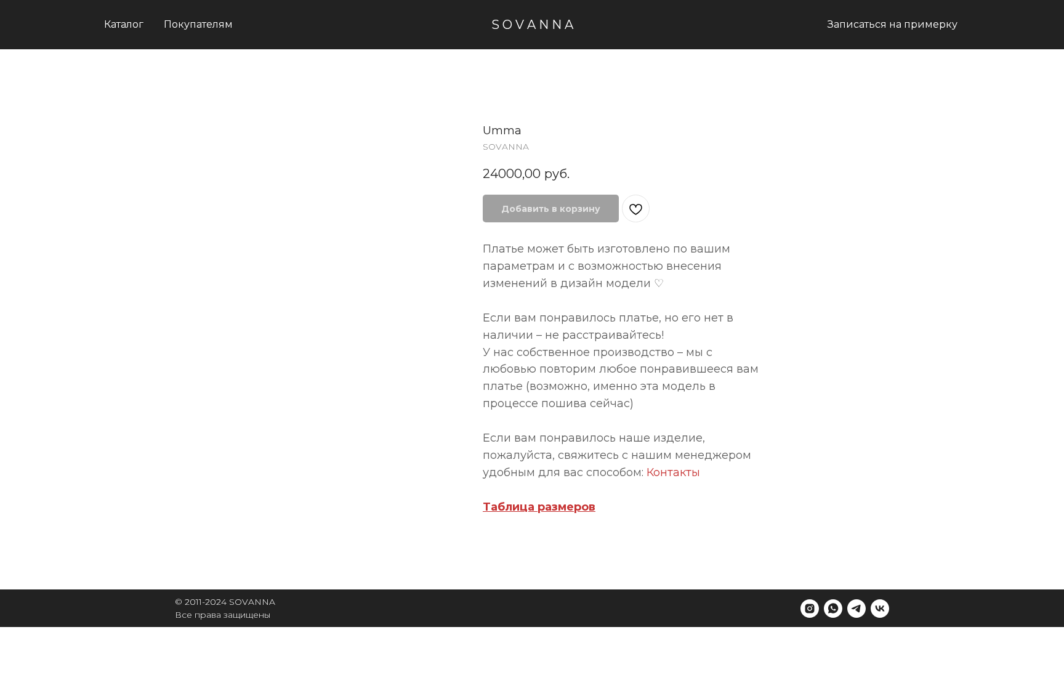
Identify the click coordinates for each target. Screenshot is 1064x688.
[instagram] (809, 608)
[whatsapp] (833, 608)
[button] (198, 24)
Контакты (673, 472)
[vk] (880, 608)
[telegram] (856, 608)
